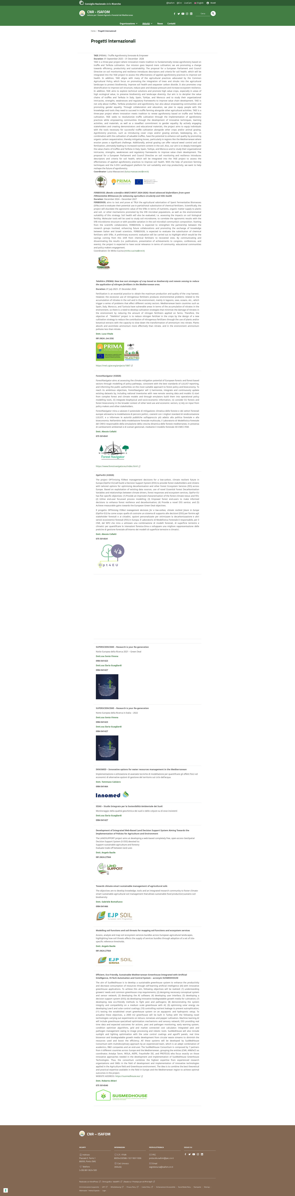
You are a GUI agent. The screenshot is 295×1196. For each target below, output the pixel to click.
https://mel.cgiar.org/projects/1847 (113, 365)
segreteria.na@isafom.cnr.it (161, 1166)
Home (93, 31)
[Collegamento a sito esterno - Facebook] (174, 13)
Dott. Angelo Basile (105, 852)
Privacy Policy (131, 1187)
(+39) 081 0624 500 (88, 1170)
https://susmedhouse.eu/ (127, 1076)
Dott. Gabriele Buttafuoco (109, 901)
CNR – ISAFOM (98, 1134)
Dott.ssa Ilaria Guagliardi (109, 665)
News (160, 23)
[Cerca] (213, 13)
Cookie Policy (146, 1187)
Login (104, 1190)
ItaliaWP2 (116, 1181)
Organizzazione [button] (127, 23)
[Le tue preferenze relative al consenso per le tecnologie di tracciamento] (5, 1190)
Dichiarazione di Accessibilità (165, 1187)
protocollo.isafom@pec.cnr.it (161, 1158)
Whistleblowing (116, 1187)
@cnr (179, 2)
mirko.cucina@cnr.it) (135, 250)
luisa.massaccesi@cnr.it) (137, 171)
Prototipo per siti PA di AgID (142, 1181)
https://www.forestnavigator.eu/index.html (117, 466)
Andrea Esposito (93, 1190)
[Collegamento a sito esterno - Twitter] (178, 13)
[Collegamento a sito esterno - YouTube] (182, 13)
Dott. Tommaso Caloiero (108, 781)
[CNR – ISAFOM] (82, 13)
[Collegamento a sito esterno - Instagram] (187, 13)
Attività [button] (146, 23)
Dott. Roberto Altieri (106, 1080)
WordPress (94, 1181)
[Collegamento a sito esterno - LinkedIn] (191, 13)
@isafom (170, 2)
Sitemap (207, 1187)
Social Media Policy (184, 1187)
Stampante (197, 1187)
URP (103, 1187)
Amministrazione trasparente (89, 1187)
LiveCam (188, 2)
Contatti (171, 23)
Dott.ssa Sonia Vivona (107, 656)
